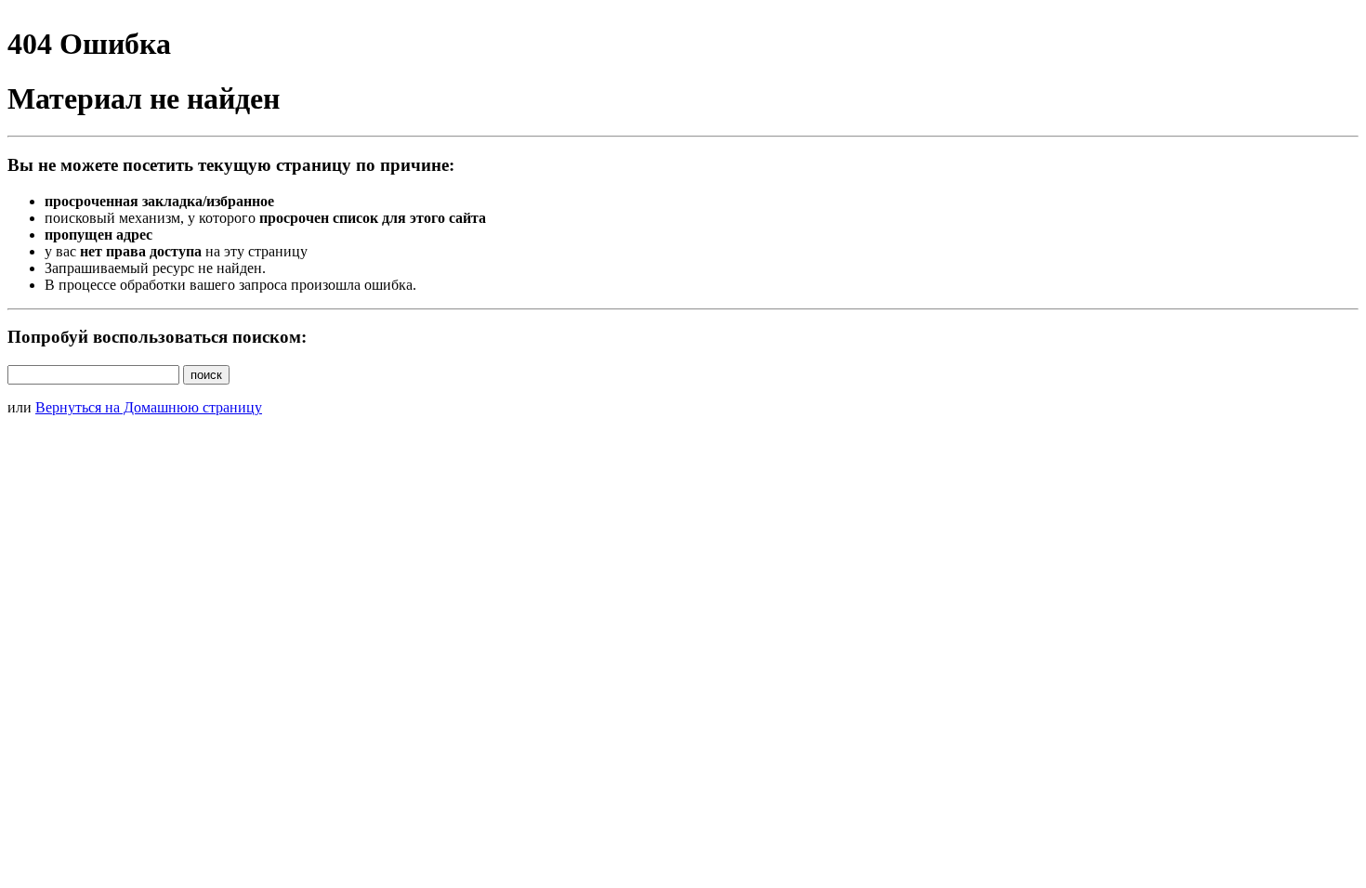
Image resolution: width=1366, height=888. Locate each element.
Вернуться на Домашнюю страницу (148, 407)
